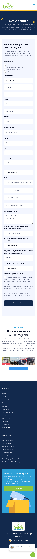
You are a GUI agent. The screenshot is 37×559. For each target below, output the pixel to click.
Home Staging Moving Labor (11, 459)
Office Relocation (7, 449)
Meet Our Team (7, 400)
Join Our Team (7, 418)
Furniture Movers (7, 452)
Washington (6, 409)
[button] (34, 5)
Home (4, 393)
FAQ (3, 403)
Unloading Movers (8, 446)
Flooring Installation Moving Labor (13, 462)
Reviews (4, 415)
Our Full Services (7, 440)
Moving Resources (8, 412)
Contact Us (5, 424)
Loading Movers (7, 443)
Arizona (4, 406)
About (4, 396)
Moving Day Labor (8, 456)
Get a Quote (6, 427)
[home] (8, 5)
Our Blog (5, 421)
